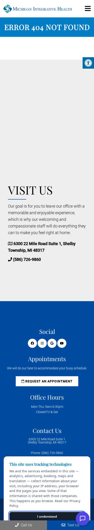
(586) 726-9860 (27, 259)
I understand (47, 516)
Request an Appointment (48, 381)
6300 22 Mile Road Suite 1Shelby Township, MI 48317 (47, 441)
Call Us (26, 525)
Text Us (72, 525)
